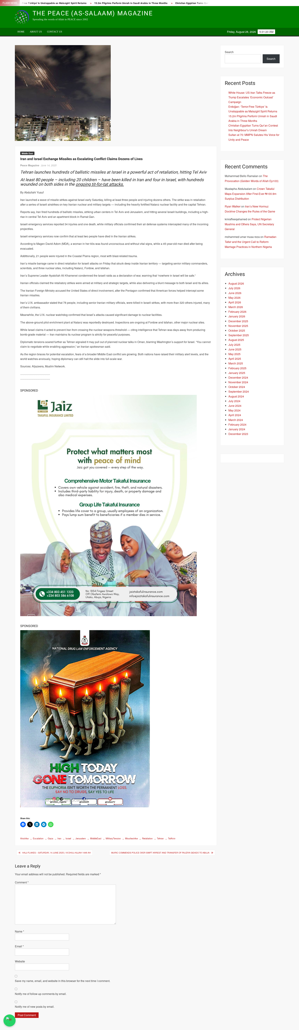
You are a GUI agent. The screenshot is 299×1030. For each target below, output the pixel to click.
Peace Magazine (29, 165)
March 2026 (235, 307)
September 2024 (238, 391)
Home (21, 31)
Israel (68, 838)
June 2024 (234, 406)
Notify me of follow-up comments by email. (40, 994)
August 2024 (236, 396)
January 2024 (236, 429)
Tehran (160, 838)
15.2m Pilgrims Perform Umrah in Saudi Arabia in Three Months (97, 3)
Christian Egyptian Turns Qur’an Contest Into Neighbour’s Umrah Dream (183, 3)
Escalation (38, 838)
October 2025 (236, 330)
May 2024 (234, 410)
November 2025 (238, 326)
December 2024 (238, 377)
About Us (36, 31)
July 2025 (234, 345)
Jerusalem (80, 838)
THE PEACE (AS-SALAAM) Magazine (93, 13)
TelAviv (171, 838)
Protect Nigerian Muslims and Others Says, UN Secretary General (249, 224)
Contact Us (54, 31)
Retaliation (147, 838)
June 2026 (234, 293)
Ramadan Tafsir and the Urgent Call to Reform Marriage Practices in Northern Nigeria (250, 242)
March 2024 (235, 420)
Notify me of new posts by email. (34, 1007)
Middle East (27, 153)
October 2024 (236, 387)
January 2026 (236, 316)
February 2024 (237, 424)
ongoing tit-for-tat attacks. (100, 184)
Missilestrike (131, 838)
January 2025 (236, 373)
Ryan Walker (233, 206)
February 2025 (237, 368)
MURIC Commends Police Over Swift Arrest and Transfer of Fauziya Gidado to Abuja (160, 852)
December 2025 (238, 321)
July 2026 (234, 288)
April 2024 (234, 415)
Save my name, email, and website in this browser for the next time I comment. (62, 981)
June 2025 (234, 349)
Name (19, 931)
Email (19, 946)
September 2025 (238, 335)
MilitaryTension (113, 838)
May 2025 (234, 354)
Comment (22, 882)
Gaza (50, 838)
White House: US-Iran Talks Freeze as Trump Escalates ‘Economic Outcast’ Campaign (251, 97)
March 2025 (235, 363)
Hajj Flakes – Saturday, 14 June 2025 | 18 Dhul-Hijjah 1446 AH (56, 852)
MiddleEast (95, 838)
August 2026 (236, 283)
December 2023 (238, 434)
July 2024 (234, 401)
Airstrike (24, 838)
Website (20, 961)
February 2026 (237, 312)
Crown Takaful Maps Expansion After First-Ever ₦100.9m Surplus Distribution (250, 194)
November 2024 (238, 382)
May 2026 (234, 298)
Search (229, 52)
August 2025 (236, 340)
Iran (59, 838)
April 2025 (234, 359)
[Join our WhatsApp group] (9, 1020)
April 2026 (234, 302)
